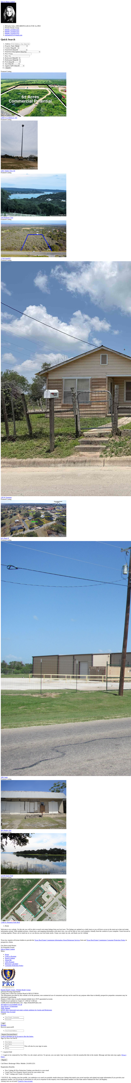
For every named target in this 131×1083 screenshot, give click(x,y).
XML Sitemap (5, 1008)
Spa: (6, 64)
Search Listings (10, 958)
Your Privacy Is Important (9, 1006)
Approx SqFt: (9, 66)
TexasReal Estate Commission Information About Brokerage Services (57, 940)
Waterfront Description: (12, 52)
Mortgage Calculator (11, 964)
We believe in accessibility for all (11, 1004)
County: (7, 48)
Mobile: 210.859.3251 (12, 29)
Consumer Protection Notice (14, 965)
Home (7, 954)
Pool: (6, 62)
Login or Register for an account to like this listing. (17, 1036)
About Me (8, 960)
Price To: (8, 56)
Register (3, 1025)
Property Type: (10, 46)
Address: (8, 44)
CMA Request (9, 962)
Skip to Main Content (8, 2)
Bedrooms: (8, 58)
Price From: (8, 54)
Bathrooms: (8, 60)
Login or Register (10, 956)
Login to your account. (25, 1081)
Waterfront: (8, 50)
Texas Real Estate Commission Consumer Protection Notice (106, 940)
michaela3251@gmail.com (13, 35)
